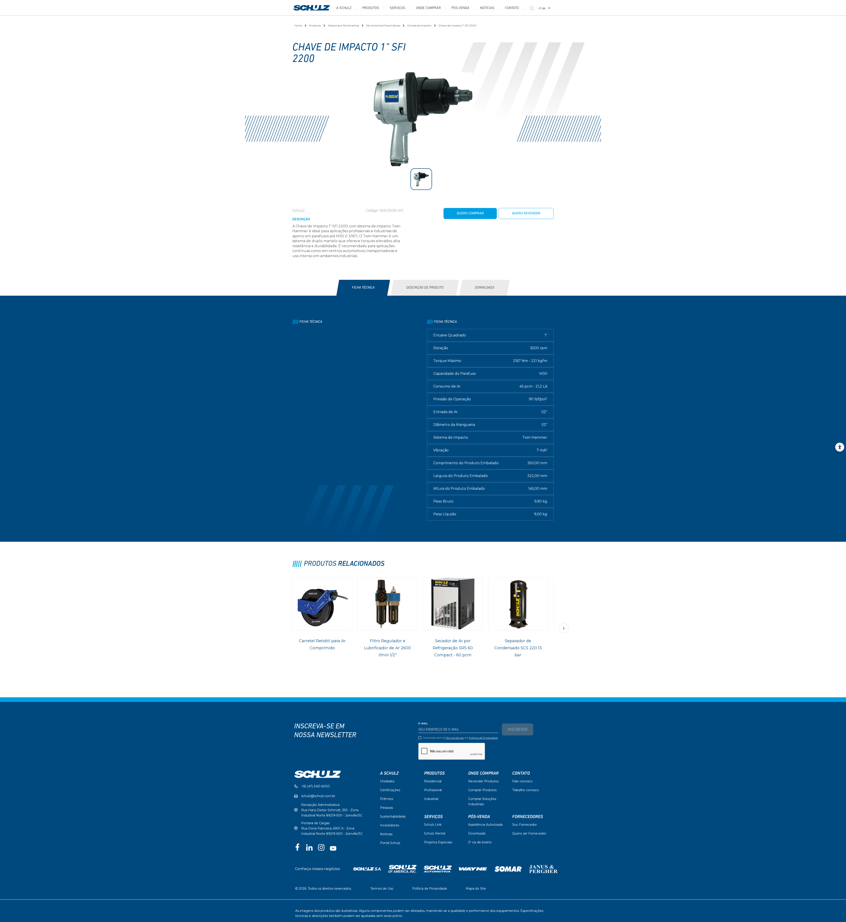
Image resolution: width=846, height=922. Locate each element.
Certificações (390, 790)
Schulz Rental (434, 833)
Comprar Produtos (482, 790)
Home (298, 25)
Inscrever (517, 730)
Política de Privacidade (483, 737)
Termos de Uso (455, 737)
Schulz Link (433, 825)
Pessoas (386, 808)
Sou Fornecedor (524, 825)
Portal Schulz (390, 843)
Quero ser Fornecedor (529, 833)
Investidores (389, 825)
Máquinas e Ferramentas (343, 25)
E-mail (423, 723)
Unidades (387, 781)
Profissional (433, 790)
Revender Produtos (483, 781)
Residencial (433, 781)
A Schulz (344, 8)
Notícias (487, 8)
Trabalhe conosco (525, 790)
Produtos (370, 8)
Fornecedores (527, 816)
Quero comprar (470, 213)
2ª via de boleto (480, 842)
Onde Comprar (428, 8)
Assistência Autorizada (485, 825)
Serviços (397, 8)
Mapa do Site (476, 888)
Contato (512, 8)
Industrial (431, 799)
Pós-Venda (479, 816)
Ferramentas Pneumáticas (383, 25)
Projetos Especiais (438, 842)
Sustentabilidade (393, 816)
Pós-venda (460, 8)
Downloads (476, 833)
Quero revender (526, 213)
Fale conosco (522, 781)
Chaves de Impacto (419, 25)
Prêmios (386, 799)
